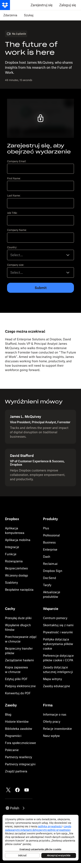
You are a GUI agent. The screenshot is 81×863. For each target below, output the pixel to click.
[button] (15, 808)
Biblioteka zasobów (18, 728)
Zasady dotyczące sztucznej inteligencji (58, 669)
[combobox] (40, 255)
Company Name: (17, 230)
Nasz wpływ (51, 736)
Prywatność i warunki (58, 632)
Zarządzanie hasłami (19, 660)
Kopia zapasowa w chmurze (16, 669)
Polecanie (12, 750)
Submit (41, 288)
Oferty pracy (51, 721)
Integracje (12, 547)
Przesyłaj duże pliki (18, 618)
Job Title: (12, 213)
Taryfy (47, 585)
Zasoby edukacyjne (56, 686)
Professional (51, 535)
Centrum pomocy (55, 618)
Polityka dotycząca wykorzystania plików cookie (58, 643)
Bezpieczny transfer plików (19, 651)
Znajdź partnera (16, 771)
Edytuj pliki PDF (16, 679)
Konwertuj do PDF (18, 693)
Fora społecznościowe (20, 743)
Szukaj (28, 15)
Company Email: (16, 161)
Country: (12, 247)
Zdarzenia (10, 15)
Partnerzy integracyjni (20, 764)
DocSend (49, 578)
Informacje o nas (54, 714)
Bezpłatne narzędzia (19, 589)
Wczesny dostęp (16, 575)
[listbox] (40, 272)
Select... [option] (16, 255)
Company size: (15, 265)
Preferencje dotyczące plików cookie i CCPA (58, 658)
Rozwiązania (14, 561)
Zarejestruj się (42, 5)
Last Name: (14, 195)
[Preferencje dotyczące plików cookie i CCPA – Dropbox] (40, 837)
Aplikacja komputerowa (14, 530)
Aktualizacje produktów (51, 594)
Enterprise (50, 549)
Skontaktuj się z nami (58, 625)
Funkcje (10, 554)
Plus (46, 528)
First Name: (14, 178)
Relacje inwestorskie (57, 728)
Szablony (11, 582)
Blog (8, 714)
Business (49, 542)
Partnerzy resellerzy (18, 757)
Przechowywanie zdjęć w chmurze (21, 639)
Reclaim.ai (50, 563)
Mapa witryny (52, 679)
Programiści (13, 736)
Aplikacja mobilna (17, 540)
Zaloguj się (67, 5)
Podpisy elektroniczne (20, 686)
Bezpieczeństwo (16, 568)
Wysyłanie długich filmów (18, 627)
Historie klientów (17, 721)
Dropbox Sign (52, 571)
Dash (46, 556)
